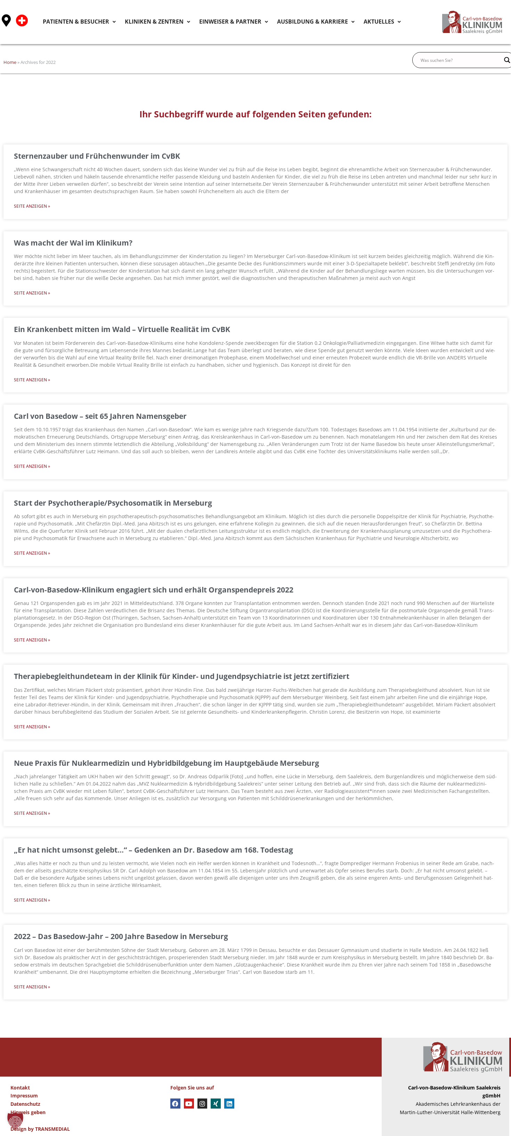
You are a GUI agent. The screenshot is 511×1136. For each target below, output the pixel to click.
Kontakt (20, 1087)
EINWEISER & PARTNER (260, 21)
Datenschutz (25, 1104)
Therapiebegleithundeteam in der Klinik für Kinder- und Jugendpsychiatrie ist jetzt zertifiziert (181, 676)
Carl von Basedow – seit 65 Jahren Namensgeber (100, 416)
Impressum (24, 1095)
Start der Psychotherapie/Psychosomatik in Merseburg (113, 503)
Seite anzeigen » (32, 206)
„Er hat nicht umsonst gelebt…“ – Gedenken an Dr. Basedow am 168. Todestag (153, 850)
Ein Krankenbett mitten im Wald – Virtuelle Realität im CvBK (122, 329)
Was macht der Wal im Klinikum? (73, 243)
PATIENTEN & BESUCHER (133, 21)
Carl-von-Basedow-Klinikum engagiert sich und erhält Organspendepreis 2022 (153, 590)
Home (9, 62)
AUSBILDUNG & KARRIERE (328, 21)
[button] (15, 1120)
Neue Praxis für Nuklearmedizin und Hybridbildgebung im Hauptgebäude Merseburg (166, 763)
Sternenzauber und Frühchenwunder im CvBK (97, 156)
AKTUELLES (383, 21)
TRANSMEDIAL (52, 1129)
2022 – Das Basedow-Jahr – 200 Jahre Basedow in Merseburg (121, 936)
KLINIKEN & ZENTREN (197, 21)
